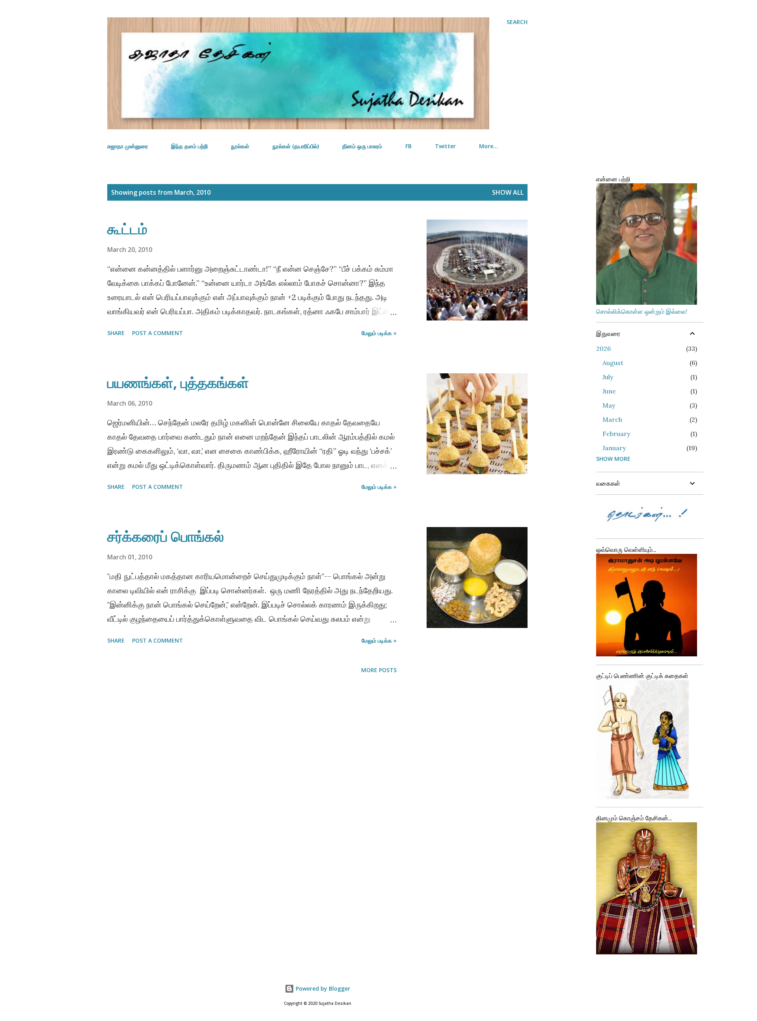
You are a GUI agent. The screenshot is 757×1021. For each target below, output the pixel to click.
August (612, 363)
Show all (508, 192)
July (607, 377)
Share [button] (116, 333)
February (616, 434)
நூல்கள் (240, 146)
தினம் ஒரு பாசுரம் (362, 146)
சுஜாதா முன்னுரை (127, 146)
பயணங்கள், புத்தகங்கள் (178, 382)
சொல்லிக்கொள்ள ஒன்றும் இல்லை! (641, 311)
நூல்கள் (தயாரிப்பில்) (295, 146)
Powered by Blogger (322, 988)
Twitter (445, 146)
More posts (379, 670)
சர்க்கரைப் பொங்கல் (165, 536)
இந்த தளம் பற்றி (189, 146)
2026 (603, 348)
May (608, 405)
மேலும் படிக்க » (379, 333)
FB (408, 146)
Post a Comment (157, 333)
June (609, 391)
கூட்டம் (127, 228)
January (614, 448)
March (612, 419)
